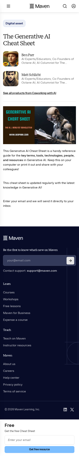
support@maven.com (42, 270)
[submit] (70, 260)
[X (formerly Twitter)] (72, 409)
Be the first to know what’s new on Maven (30, 250)
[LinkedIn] (65, 409)
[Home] (13, 238)
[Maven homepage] (39, 6)
